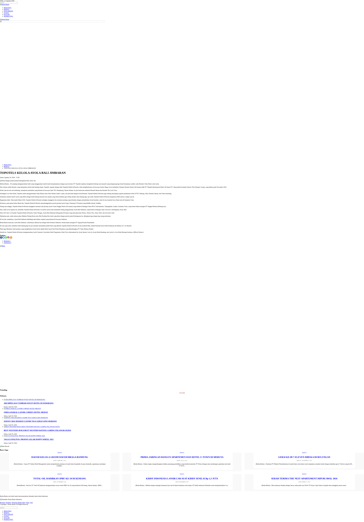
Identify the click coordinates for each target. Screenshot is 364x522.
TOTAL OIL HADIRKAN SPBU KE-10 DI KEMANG (59, 478)
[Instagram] (8, 237)
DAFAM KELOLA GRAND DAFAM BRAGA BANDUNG (59, 457)
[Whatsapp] (6, 237)
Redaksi (8, 502)
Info (31, 502)
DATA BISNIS (8, 11)
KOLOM (6, 14)
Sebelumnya (7, 243)
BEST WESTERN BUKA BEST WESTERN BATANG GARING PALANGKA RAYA (37, 430)
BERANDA (7, 8)
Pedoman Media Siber (18, 502)
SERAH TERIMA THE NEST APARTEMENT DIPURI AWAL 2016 (304, 478)
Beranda (2, 502)
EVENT (6, 13)
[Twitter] (3, 237)
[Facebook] (1, 237)
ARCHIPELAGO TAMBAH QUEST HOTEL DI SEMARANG (29, 403)
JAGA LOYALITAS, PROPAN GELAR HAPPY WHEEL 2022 (29, 439)
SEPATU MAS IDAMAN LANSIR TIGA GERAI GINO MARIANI (30, 421)
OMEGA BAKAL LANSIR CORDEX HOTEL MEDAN (26, 412)
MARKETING (8, 16)
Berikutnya (7, 241)
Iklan (27, 502)
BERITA (6, 9)
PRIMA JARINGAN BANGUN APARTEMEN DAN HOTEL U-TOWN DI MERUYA (182, 457)
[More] (11, 237)
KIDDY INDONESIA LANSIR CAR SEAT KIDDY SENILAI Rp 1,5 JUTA (182, 478)
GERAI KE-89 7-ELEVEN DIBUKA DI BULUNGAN (304, 457)
